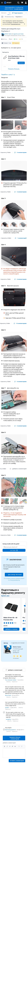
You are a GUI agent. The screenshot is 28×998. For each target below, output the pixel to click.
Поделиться (14, 681)
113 (22, 39)
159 (16, 39)
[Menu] (2, 2)
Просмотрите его (15, 24)
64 (11, 39)
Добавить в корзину (11, 629)
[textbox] (14, 753)
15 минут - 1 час (7, 43)
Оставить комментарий (17, 760)
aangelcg (8, 719)
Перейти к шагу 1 (7, 74)
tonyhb (7, 707)
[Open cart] (22, 2)
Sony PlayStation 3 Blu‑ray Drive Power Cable (16, 57)
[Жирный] (4, 746)
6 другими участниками (18, 643)
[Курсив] (7, 746)
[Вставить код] (10, 746)
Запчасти (3, 13)
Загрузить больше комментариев (14, 738)
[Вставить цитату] (15, 746)
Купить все (5, 596)
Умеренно (16, 43)
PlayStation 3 (19, 16)
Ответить (8, 681)
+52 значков (16, 658)
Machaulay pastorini (10, 729)
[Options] (2, 17)
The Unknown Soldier (10, 680)
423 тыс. (5, 39)
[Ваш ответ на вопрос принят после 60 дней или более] (14, 656)
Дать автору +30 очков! (15, 574)
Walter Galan (8, 34)
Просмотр (21, 63)
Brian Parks (8, 695)
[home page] (7, 3)
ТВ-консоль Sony (9, 16)
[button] (18, 2)
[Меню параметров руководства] (26, 13)
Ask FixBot (12, 550)
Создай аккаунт (18, 9)
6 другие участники (18, 34)
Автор (6, 643)
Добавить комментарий (14, 543)
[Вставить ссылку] (12, 746)
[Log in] (25, 2)
